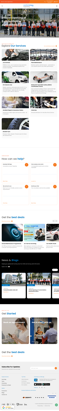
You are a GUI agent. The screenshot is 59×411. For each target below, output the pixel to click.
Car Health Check (51, 243)
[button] (7, 407)
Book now (4, 29)
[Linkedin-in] (42, 387)
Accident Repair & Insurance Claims (13, 110)
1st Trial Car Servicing (30, 243)
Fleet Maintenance (36, 62)
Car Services (6, 62)
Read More (5, 292)
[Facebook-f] (39, 387)
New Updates (5, 285)
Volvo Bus (34, 110)
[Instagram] (44, 387)
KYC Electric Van (7, 85)
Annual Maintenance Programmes (11, 243)
